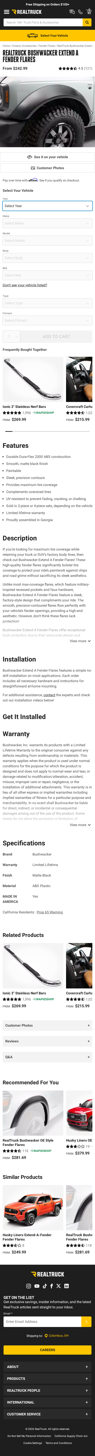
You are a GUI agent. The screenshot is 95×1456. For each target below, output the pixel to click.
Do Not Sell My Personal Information (29, 1436)
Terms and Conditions (59, 1443)
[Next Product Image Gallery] (91, 113)
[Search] (87, 22)
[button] (47, 1367)
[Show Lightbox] (47, 112)
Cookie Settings (32, 1443)
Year (5, 198)
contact (49, 695)
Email (8, 1313)
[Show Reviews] (75, 68)
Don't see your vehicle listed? (25, 285)
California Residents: (33, 912)
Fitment (7, 313)
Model (6, 233)
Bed (5, 268)
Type (5, 296)
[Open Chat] (72, 12)
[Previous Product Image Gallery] (4, 113)
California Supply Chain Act (71, 1436)
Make (6, 216)
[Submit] (86, 1321)
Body (6, 250)
